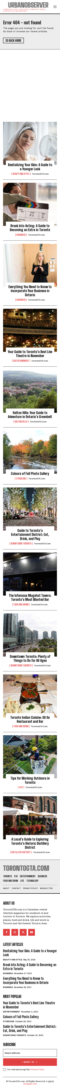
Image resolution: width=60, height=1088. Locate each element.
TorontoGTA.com (40, 174)
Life (21, 787)
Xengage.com (30, 1083)
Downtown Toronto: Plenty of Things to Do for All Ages (30, 658)
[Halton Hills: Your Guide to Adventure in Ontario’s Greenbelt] (30, 391)
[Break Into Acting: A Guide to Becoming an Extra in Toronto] (30, 204)
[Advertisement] (30, 90)
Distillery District (21, 852)
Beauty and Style (21, 174)
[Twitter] (23, 932)
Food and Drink (21, 604)
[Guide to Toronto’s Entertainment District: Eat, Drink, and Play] (30, 509)
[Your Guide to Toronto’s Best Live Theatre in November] (30, 330)
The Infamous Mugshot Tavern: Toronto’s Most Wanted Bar (30, 597)
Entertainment (21, 361)
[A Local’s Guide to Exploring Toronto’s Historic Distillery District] (30, 817)
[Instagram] (14, 932)
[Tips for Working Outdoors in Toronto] (30, 756)
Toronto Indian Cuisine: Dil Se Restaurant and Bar (30, 719)
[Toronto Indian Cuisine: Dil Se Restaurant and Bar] (30, 696)
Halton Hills (21, 421)
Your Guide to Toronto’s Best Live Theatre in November (30, 354)
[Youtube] (31, 932)
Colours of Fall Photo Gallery (30, 473)
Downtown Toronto (21, 543)
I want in (28, 1062)
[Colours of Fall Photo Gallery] (30, 452)
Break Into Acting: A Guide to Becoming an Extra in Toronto (30, 228)
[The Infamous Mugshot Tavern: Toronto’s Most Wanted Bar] (30, 574)
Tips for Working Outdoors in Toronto (30, 780)
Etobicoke (21, 478)
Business (21, 235)
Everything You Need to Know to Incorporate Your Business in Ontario (30, 291)
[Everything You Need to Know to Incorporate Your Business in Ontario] (30, 265)
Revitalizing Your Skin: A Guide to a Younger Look (30, 167)
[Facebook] (6, 932)
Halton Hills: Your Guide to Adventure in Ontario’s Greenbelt (30, 415)
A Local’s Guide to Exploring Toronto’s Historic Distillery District (30, 843)
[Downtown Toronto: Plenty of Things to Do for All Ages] (30, 635)
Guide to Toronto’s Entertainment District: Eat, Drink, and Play (30, 534)
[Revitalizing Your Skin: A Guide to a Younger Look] (30, 143)
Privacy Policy (37, 1069)
